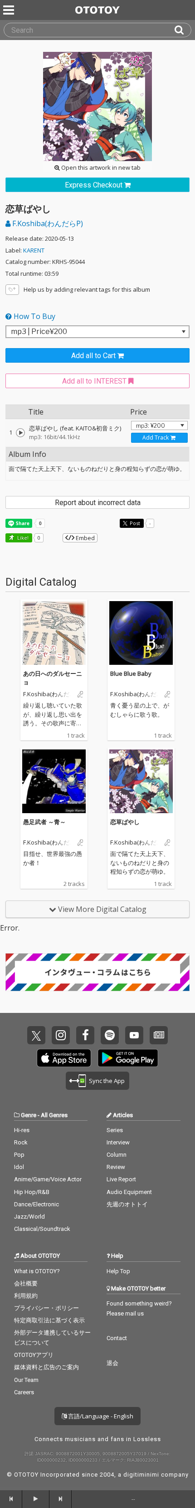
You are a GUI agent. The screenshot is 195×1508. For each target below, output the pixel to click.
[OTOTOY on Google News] (159, 1035)
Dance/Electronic (36, 1204)
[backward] (11, 1499)
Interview (118, 1142)
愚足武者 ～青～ (44, 822)
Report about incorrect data (98, 502)
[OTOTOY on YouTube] (134, 1035)
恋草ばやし (125, 822)
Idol (19, 1167)
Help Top (118, 1271)
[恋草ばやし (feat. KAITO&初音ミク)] (20, 433)
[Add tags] (12, 289)
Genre (28, 1115)
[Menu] (9, 10)
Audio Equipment (129, 1192)
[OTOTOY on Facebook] (85, 1035)
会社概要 (26, 1283)
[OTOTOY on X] (36, 1035)
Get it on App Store (64, 1058)
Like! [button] (22, 537)
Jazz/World (29, 1216)
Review (116, 1167)
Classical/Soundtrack (42, 1228)
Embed (84, 538)
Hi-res (21, 1130)
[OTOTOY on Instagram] (61, 1035)
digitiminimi (141, 1474)
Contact (117, 1338)
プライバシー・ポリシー (46, 1308)
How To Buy (33, 316)
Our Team (26, 1379)
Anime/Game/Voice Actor (48, 1179)
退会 (112, 1363)
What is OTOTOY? (37, 1271)
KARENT (33, 250)
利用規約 (26, 1295)
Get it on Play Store (128, 1058)
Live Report (121, 1179)
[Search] (183, 30)
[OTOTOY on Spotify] (110, 1035)
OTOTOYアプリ (34, 1354)
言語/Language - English (100, 1416)
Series (115, 1130)
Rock (21, 1142)
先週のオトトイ (127, 1204)
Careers (24, 1392)
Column (117, 1154)
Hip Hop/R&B (31, 1192)
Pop (19, 1154)
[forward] (60, 1499)
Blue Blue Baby (130, 673)
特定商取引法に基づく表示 (49, 1320)
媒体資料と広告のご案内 (46, 1367)
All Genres (54, 1115)
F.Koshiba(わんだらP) (46, 223)
